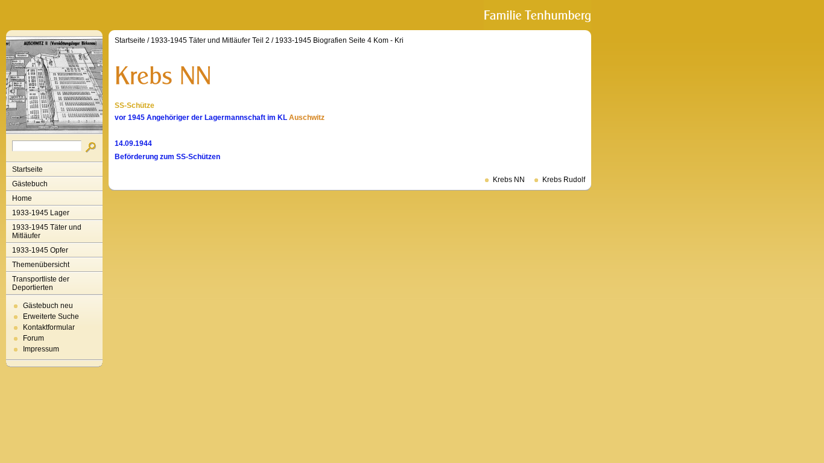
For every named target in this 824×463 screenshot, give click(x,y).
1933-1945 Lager (40, 213)
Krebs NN (509, 179)
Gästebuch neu (48, 305)
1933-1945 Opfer (40, 250)
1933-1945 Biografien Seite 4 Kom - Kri (339, 40)
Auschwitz (307, 117)
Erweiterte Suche (51, 316)
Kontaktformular (49, 327)
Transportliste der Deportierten (40, 283)
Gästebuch (30, 184)
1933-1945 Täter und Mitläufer (46, 231)
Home (22, 198)
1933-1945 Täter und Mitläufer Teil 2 (210, 40)
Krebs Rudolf (563, 179)
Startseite (27, 169)
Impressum (41, 349)
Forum (33, 338)
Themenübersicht (40, 264)
